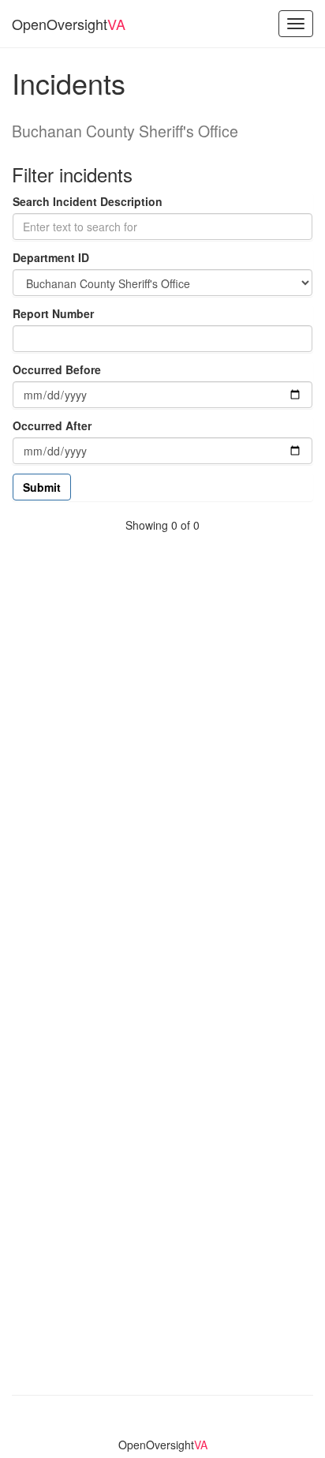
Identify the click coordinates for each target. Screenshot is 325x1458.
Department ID (51, 257)
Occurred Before (57, 369)
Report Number (53, 313)
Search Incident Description (87, 201)
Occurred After (52, 425)
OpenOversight (68, 23)
